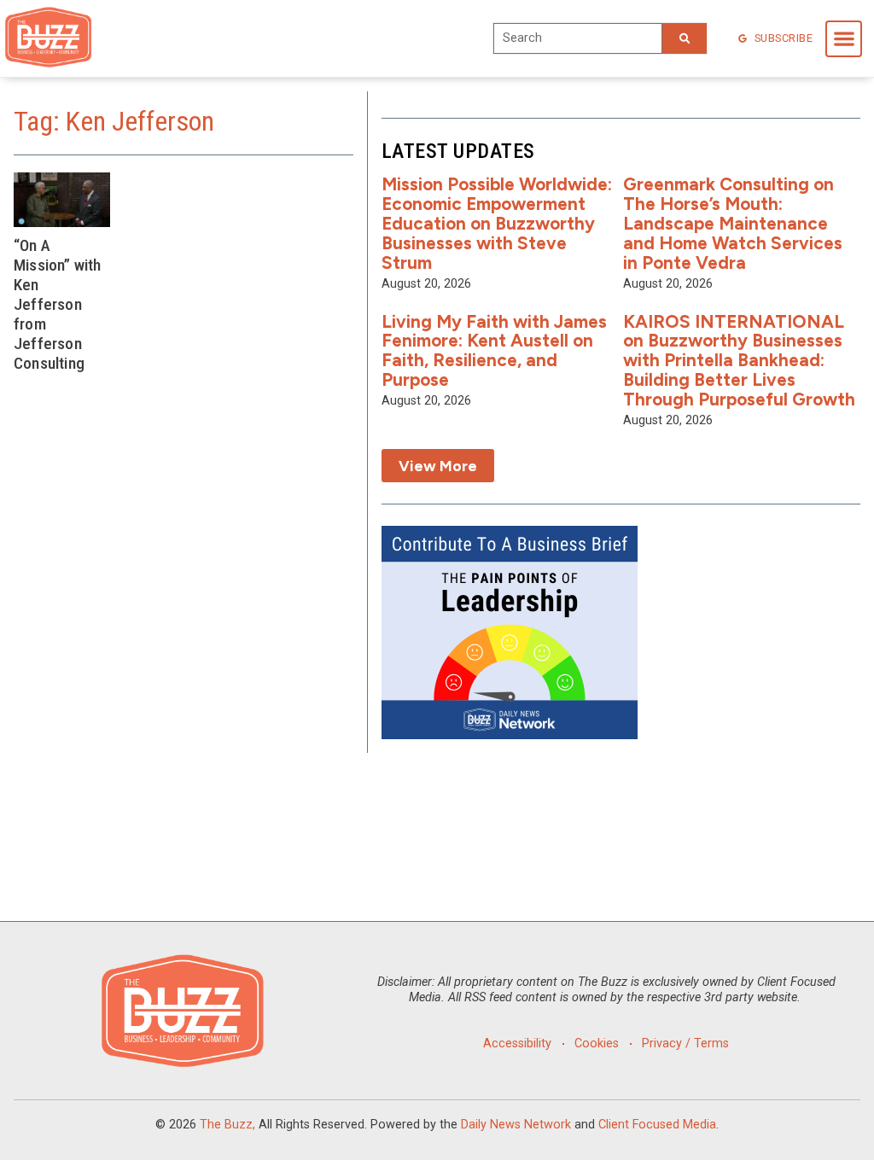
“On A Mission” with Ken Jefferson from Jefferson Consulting (58, 304)
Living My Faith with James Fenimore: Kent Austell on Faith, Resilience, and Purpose (494, 351)
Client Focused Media (657, 1124)
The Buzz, (227, 1124)
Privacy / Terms (685, 1043)
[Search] (684, 38)
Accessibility (517, 1043)
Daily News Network (516, 1124)
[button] (843, 38)
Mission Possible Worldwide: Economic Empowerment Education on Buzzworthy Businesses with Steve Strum (497, 223)
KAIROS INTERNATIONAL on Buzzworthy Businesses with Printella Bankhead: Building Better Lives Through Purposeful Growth (739, 361)
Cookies (596, 1043)
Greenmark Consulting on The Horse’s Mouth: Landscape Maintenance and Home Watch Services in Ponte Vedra (732, 223)
